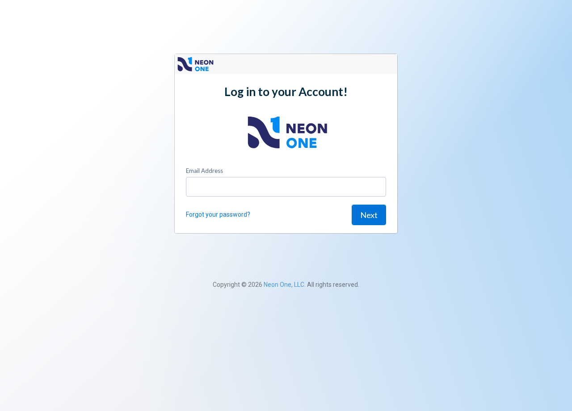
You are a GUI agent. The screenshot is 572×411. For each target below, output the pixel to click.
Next (369, 215)
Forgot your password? (218, 214)
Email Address (204, 170)
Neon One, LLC (284, 284)
